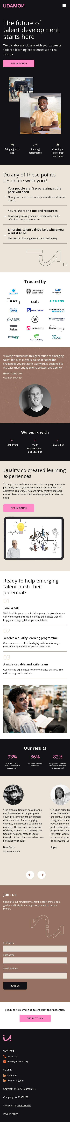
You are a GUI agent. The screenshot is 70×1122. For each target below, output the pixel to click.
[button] (64, 5)
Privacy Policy (10, 1113)
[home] (18, 5)
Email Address (10, 968)
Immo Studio (24, 1105)
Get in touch (19, 63)
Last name (8, 954)
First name (8, 943)
